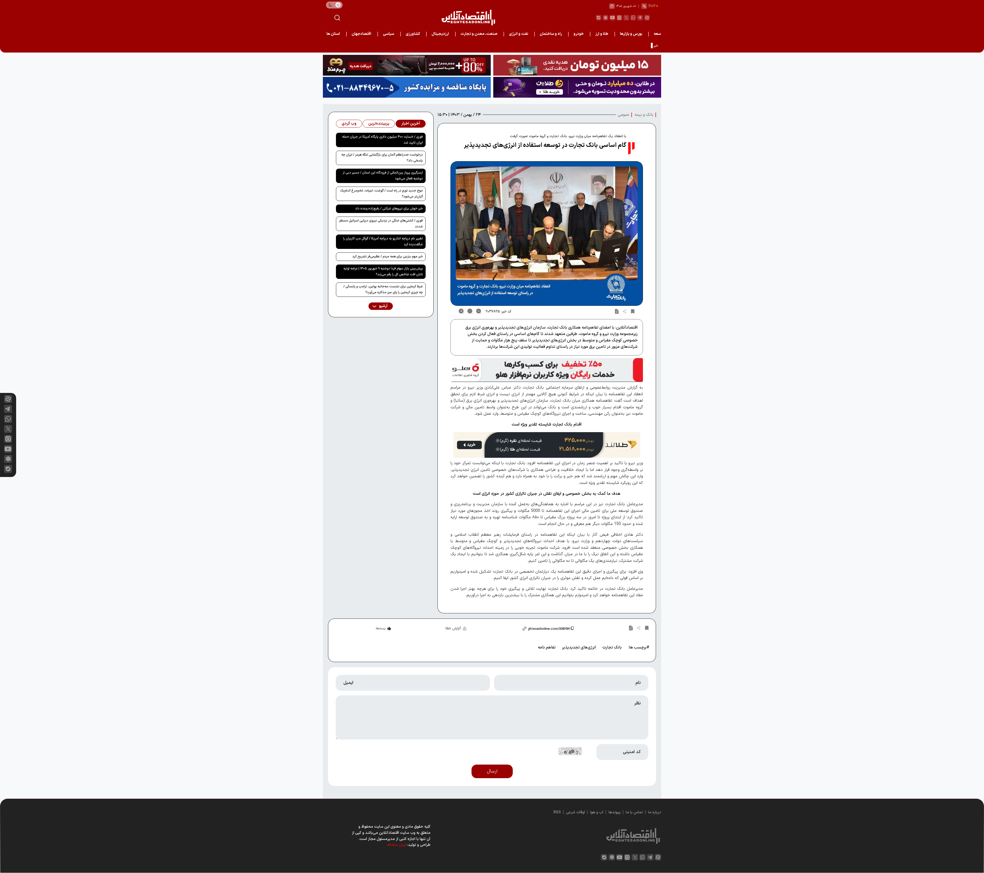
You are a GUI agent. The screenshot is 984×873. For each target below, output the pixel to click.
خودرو (578, 34)
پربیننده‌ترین (378, 124)
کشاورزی (413, 34)
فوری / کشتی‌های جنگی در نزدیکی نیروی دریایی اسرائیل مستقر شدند (381, 223)
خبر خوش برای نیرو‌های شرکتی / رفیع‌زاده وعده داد (389, 208)
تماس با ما (634, 812)
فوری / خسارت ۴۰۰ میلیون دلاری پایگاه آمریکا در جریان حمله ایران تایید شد (382, 139)
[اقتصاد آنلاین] (468, 17)
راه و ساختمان (551, 34)
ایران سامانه (396, 845)
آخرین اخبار (410, 124)
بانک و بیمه (643, 115)
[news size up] (461, 311)
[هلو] (546, 370)
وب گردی (349, 124)
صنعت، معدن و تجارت (478, 34)
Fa (656, 6)
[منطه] (407, 65)
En (651, 6)
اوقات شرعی (575, 812)
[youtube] (612, 18)
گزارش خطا (453, 628)
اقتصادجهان (361, 34)
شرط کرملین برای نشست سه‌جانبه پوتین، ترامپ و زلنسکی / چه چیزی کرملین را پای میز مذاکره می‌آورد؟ (383, 289)
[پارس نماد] (407, 87)
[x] (8, 429)
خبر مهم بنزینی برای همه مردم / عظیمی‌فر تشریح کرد (387, 256)
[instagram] (619, 18)
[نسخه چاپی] (616, 311)
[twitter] (626, 18)
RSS (557, 812)
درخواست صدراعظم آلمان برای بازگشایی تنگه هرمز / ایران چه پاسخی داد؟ (382, 157)
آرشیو (382, 306)
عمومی (623, 115)
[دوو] (577, 65)
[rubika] (605, 18)
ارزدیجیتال (440, 34)
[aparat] (647, 18)
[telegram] (640, 18)
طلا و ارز (601, 34)
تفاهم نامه (547, 647)
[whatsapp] (633, 18)
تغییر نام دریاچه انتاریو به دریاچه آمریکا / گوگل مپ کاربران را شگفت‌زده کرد (383, 241)
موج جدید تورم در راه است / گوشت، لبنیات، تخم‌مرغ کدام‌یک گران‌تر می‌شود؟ (381, 193)
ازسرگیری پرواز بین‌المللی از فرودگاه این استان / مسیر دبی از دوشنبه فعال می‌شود (383, 175)
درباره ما (654, 812)
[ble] (598, 18)
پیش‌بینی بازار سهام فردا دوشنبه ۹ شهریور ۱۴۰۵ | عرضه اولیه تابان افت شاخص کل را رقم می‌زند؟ (383, 271)
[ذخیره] (632, 311)
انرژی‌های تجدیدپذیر (579, 647)
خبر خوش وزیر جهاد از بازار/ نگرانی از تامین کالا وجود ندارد (619, 45)
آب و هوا (596, 812)
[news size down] (479, 311)
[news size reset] (470, 311)
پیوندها (615, 812)
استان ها (333, 34)
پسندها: (380, 628)
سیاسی (388, 34)
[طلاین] (577, 87)
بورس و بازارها (631, 34)
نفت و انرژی (518, 34)
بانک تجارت (612, 647)
